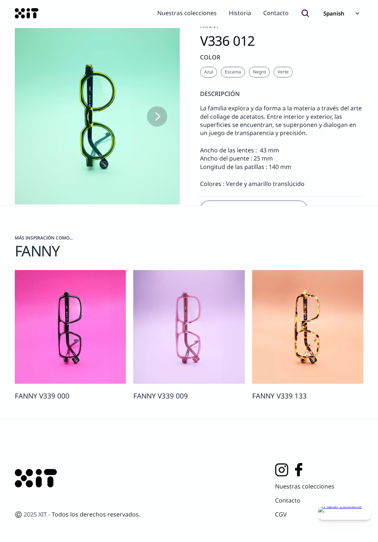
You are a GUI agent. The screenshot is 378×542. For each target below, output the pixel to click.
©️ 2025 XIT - (33, 514)
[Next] (157, 116)
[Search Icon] (305, 13)
